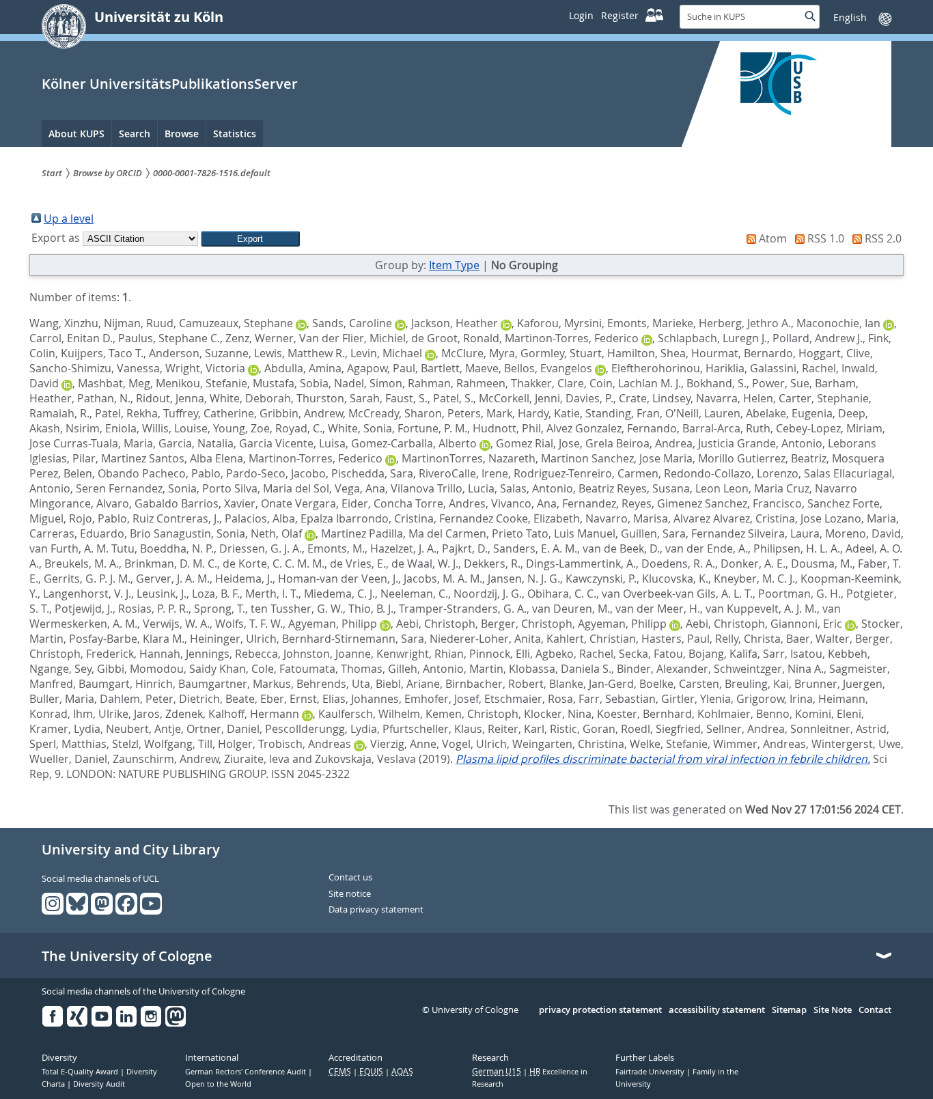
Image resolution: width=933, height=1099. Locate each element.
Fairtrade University (650, 1071)
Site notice (350, 894)
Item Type (454, 265)
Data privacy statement (376, 909)
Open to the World (218, 1084)
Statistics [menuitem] (234, 133)
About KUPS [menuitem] (76, 133)
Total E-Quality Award (81, 1071)
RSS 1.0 (825, 238)
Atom (773, 238)
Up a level (69, 218)
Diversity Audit (99, 1084)
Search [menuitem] (134, 133)
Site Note (832, 1010)
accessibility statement (717, 1010)
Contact (875, 1010)
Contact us (350, 877)
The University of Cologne (127, 956)
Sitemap (789, 1010)
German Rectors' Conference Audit (246, 1071)
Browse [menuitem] (182, 133)
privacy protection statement (600, 1010)
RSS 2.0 (883, 238)
